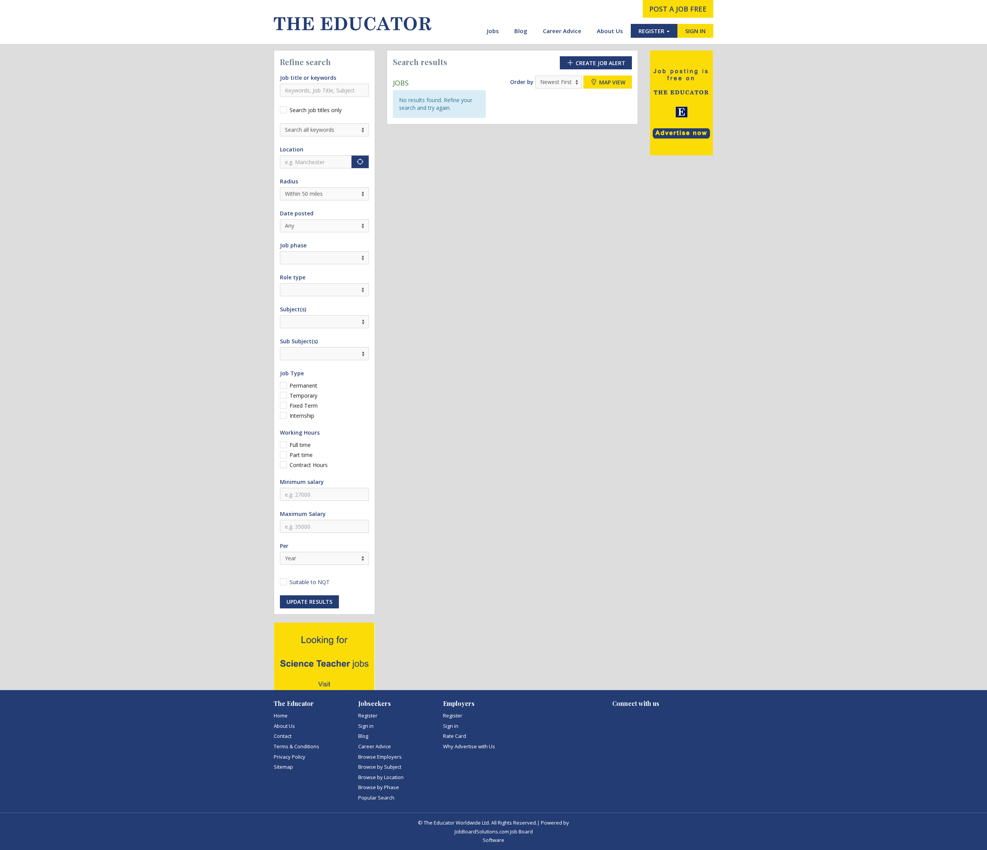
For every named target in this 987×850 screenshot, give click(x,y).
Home (281, 715)
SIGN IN (695, 31)
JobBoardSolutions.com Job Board (494, 831)
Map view (611, 82)
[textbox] (284, 321)
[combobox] (324, 321)
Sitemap (283, 766)
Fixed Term (304, 405)
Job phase (293, 245)
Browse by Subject (379, 766)
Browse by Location (381, 777)
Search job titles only (316, 110)
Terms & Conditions (296, 746)
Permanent (303, 385)
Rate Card (454, 735)
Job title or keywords (308, 77)
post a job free (678, 8)
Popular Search (376, 797)
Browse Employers (380, 756)
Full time (300, 445)
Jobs (493, 31)
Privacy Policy (289, 756)
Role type (292, 277)
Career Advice (562, 31)
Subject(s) (293, 309)
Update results (309, 601)
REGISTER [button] (652, 31)
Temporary (303, 395)
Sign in (366, 725)
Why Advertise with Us (469, 746)
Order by (522, 82)
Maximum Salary (303, 513)
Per (284, 545)
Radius (289, 181)
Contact (282, 735)
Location (291, 149)
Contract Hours (309, 465)
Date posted (296, 213)
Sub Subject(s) (299, 341)
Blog (520, 31)
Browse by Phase (378, 787)
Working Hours (300, 432)
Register (367, 715)
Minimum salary (302, 481)
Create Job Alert (599, 63)
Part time (301, 455)
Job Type (292, 373)
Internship (302, 415)
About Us (610, 31)
